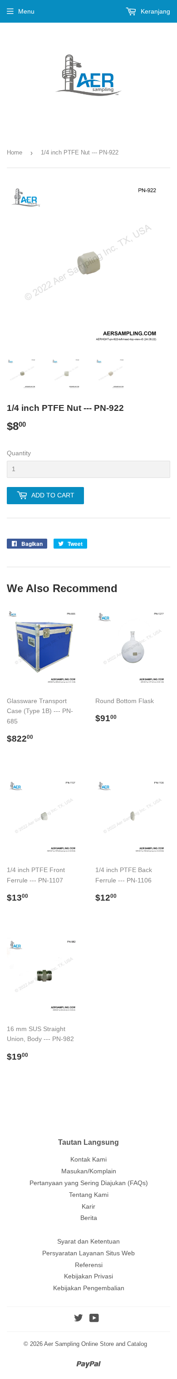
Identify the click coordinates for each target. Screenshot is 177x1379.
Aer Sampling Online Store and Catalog (95, 1343)
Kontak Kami (88, 1159)
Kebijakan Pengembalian (88, 1288)
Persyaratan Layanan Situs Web (88, 1253)
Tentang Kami (88, 1194)
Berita (88, 1217)
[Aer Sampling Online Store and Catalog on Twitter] (78, 1319)
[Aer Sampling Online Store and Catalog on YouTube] (94, 1319)
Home (14, 152)
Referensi (89, 1264)
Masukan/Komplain (88, 1171)
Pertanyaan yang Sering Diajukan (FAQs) (89, 1182)
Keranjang (154, 11)
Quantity (19, 453)
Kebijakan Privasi (88, 1276)
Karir (88, 1206)
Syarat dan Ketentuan (88, 1241)
